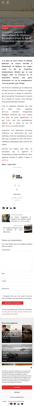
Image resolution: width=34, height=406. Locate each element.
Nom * (3, 273)
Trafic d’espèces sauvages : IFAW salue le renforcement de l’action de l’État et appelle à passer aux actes (16, 351)
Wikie (8, 120)
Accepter (17, 387)
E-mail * (4, 281)
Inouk (6, 112)
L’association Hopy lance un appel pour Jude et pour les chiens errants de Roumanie (16, 333)
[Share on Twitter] (6, 49)
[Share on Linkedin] (10, 49)
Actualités (5, 28)
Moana (8, 126)
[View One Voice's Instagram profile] (17, 189)
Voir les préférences (17, 397)
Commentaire (6, 250)
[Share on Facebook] (3, 49)
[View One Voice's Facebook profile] (15, 185)
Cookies (4, 401)
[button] (31, 367)
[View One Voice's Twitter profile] (19, 185)
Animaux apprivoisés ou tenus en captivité (13, 26)
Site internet (5, 288)
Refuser (17, 392)
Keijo (24, 115)
